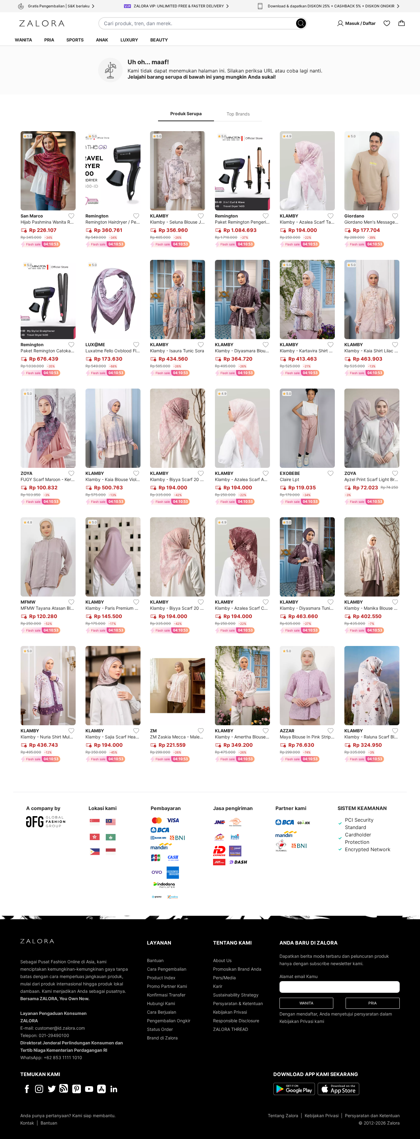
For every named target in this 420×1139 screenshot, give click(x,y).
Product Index (161, 977)
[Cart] (401, 23)
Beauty (159, 39)
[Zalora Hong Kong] (95, 837)
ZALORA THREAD (230, 1029)
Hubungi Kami (161, 1003)
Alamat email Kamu (298, 976)
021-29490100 (54, 1035)
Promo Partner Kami (167, 986)
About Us (222, 960)
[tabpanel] (210, 448)
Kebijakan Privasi (230, 1012)
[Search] (301, 23)
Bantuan (155, 960)
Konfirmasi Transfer (166, 994)
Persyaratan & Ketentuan (238, 1003)
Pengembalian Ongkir (168, 1020)
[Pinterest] (76, 1089)
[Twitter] (52, 1089)
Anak (102, 39)
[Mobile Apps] (101, 1089)
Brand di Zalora (162, 1037)
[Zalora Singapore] (95, 822)
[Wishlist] (386, 23)
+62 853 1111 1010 (63, 1057)
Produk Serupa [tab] (186, 113)
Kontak (27, 1122)
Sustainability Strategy (236, 994)
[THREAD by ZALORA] (64, 1089)
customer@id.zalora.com (60, 1028)
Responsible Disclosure (236, 1020)
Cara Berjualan (161, 1012)
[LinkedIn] (114, 1089)
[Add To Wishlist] (71, 216)
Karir (217, 986)
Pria (49, 39)
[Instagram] (39, 1089)
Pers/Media (224, 977)
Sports (75, 39)
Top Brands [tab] (238, 113)
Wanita (23, 39)
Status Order (160, 1029)
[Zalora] (42, 23)
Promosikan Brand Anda (237, 969)
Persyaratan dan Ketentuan (372, 1115)
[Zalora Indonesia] (111, 852)
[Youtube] (89, 1089)
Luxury (129, 39)
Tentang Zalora (283, 1115)
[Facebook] (26, 1089)
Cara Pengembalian (166, 969)
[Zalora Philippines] (95, 852)
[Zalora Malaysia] (111, 822)
